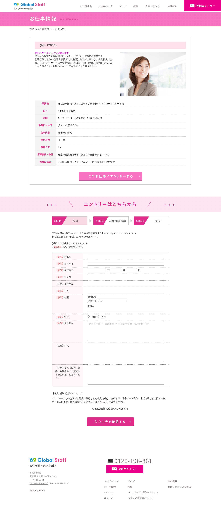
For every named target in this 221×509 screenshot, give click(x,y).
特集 (135, 6)
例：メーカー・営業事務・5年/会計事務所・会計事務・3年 (119, 323)
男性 (103, 316)
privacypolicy (37, 490)
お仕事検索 (86, 6)
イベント (108, 492)
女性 (94, 316)
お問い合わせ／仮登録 (179, 487)
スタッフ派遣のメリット (141, 498)
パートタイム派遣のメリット (143, 492)
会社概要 (172, 6)
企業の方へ (151, 6)
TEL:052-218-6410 (39, 483)
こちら (100, 402)
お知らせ (104, 6)
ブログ (122, 6)
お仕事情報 (43, 29)
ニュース (108, 498)
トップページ (111, 481)
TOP (32, 29)
